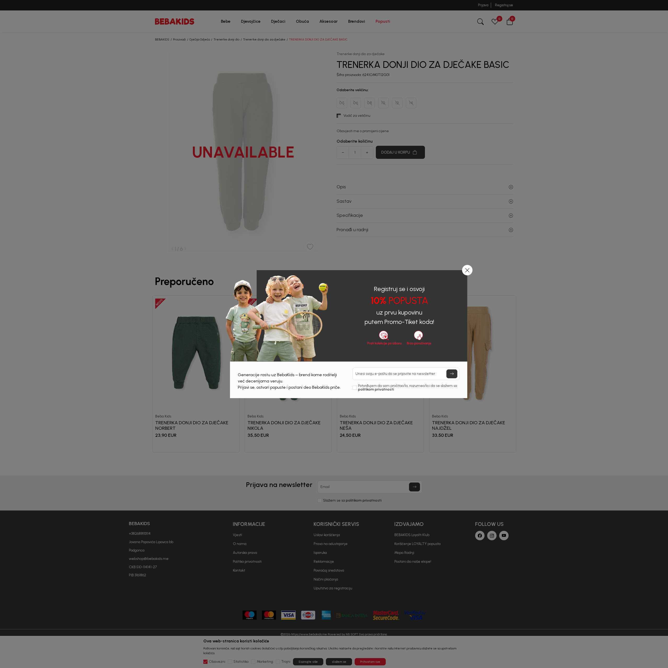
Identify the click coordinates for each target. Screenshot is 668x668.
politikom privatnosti (376, 389)
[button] (467, 270)
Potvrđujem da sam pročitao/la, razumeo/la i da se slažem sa (407, 387)
